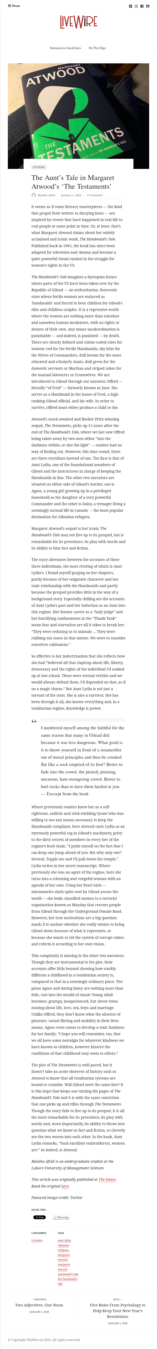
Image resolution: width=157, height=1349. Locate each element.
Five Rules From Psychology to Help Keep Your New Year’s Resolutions (118, 1310)
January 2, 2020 (71, 195)
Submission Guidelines (65, 48)
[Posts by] (34, 195)
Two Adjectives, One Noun (39, 1305)
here (65, 1186)
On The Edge (97, 48)
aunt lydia (64, 1240)
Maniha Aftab (46, 195)
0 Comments (95, 195)
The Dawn (107, 1179)
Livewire (39, 167)
